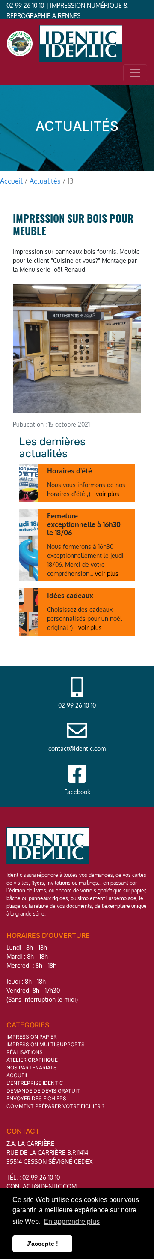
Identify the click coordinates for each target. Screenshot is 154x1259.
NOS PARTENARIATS (31, 1067)
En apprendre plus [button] (72, 1221)
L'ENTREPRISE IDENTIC (34, 1083)
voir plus (107, 493)
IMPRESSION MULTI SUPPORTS (45, 1044)
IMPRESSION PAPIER (31, 1036)
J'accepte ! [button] (42, 1243)
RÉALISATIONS (24, 1052)
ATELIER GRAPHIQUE (32, 1060)
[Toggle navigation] (135, 72)
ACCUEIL (17, 1075)
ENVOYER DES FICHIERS (36, 1098)
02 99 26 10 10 (25, 5)
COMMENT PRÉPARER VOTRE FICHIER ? (55, 1106)
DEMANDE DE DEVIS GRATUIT (43, 1090)
